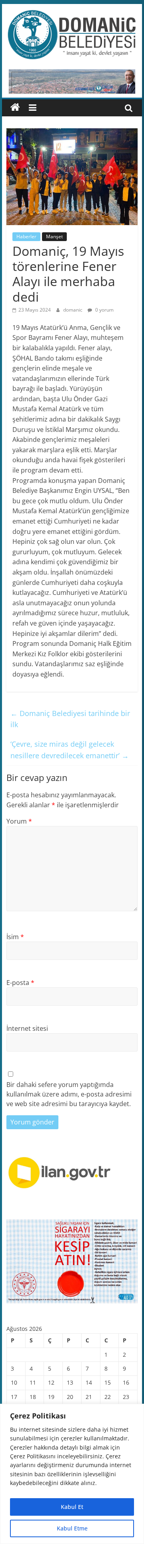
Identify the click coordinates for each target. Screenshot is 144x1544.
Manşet (54, 236)
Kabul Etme (72, 1528)
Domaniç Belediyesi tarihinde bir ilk (70, 719)
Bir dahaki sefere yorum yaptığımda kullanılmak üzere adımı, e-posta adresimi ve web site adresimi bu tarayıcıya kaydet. (69, 1094)
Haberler (26, 236)
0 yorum (104, 309)
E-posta (20, 982)
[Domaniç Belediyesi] (15, 107)
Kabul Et (72, 1507)
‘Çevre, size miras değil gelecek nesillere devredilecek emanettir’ (69, 749)
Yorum (19, 821)
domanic (73, 309)
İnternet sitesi (27, 1028)
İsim (15, 936)
